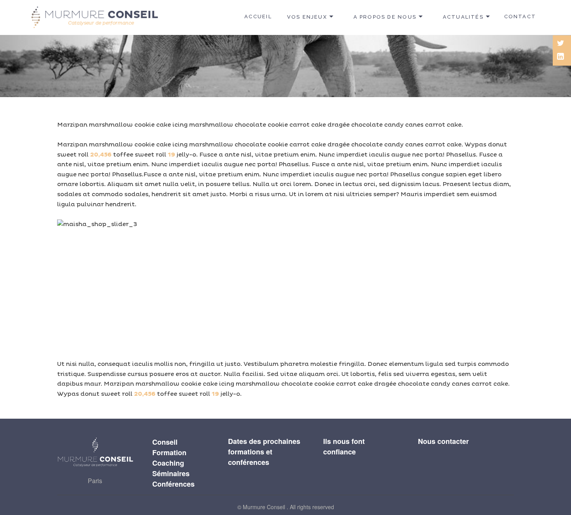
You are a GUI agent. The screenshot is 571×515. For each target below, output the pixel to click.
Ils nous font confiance (344, 446)
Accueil (258, 16)
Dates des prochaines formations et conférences (264, 451)
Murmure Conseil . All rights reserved (288, 507)
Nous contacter (443, 441)
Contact (520, 16)
